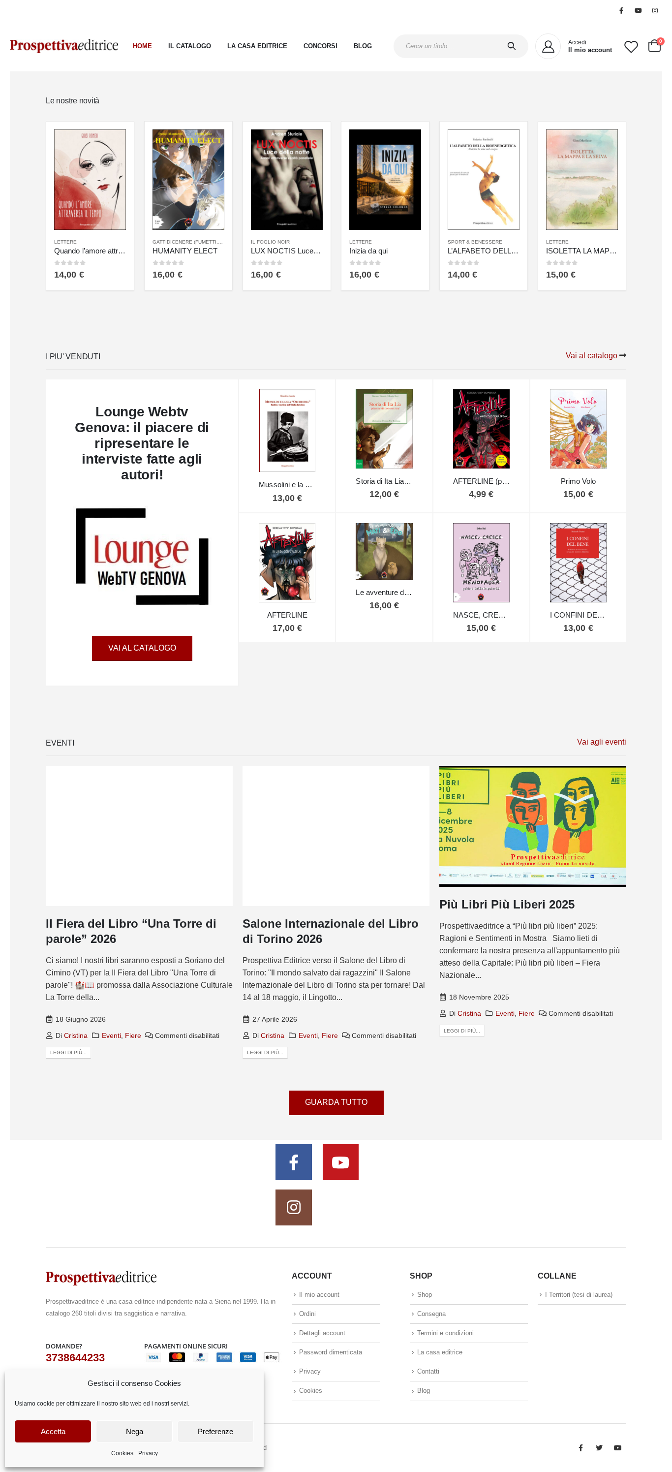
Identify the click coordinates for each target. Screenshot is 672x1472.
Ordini (307, 1313)
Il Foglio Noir (270, 242)
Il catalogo (189, 46)
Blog (363, 46)
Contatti (428, 1371)
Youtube (618, 1448)
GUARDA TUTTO (336, 1102)
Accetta (53, 1431)
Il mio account (319, 1294)
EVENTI (60, 743)
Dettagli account (322, 1333)
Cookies (122, 1453)
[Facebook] (621, 10)
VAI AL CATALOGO (142, 648)
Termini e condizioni (445, 1333)
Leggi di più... (68, 1052)
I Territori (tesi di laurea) (511, 10)
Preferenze (215, 1431)
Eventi (111, 1035)
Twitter (599, 1448)
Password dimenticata (330, 1352)
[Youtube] (638, 10)
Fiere (133, 1035)
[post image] (139, 836)
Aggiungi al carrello (110, 146)
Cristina (76, 1035)
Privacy (148, 1453)
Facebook (580, 1448)
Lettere (65, 242)
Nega (134, 1431)
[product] (90, 179)
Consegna (431, 1313)
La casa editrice (257, 46)
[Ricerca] (514, 46)
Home (142, 46)
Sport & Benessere (475, 242)
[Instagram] (655, 10)
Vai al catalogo (591, 355)
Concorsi (320, 46)
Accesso (591, 10)
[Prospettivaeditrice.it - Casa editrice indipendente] (64, 46)
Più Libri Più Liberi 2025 (507, 904)
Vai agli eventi (601, 742)
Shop (424, 1294)
